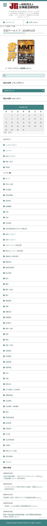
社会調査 (8, 401)
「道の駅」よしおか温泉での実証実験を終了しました (20, 506)
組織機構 (8, 206)
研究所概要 (9, 195)
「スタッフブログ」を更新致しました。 (19, 68)
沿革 (7, 212)
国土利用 (8, 273)
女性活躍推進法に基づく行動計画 (16, 228)
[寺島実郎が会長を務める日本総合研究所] (23, 6)
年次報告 (8, 223)
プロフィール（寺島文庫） (14, 245)
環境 (7, 340)
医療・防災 (9, 161)
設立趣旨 (8, 189)
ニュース (8, 150)
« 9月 (5, 132)
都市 (7, 295)
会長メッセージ (11, 156)
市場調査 (8, 356)
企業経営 (8, 351)
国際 (7, 306)
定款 (7, 217)
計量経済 (8, 428)
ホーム (8, 178)
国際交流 (8, 312)
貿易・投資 (9, 328)
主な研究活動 (10, 440)
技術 (7, 334)
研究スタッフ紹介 (11, 451)
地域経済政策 (10, 417)
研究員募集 (9, 456)
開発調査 (8, 301)
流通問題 (8, 362)
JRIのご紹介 (9, 184)
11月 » (10, 132)
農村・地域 (9, 289)
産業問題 (8, 367)
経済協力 (8, 323)
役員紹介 (8, 201)
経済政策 (8, 423)
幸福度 (8, 167)
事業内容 (8, 262)
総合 (7, 278)
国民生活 (8, 384)
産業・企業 (9, 345)
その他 (8, 434)
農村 (7, 284)
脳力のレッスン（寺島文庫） (15, 251)
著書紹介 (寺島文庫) (12, 256)
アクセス (8, 462)
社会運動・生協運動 (12, 406)
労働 (7, 378)
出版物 (8, 445)
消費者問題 (9, 395)
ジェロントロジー (11, 145)
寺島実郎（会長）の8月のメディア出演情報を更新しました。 (22, 497)
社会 (7, 373)
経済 (7, 412)
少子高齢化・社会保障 (13, 389)
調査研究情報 (10, 267)
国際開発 (8, 317)
